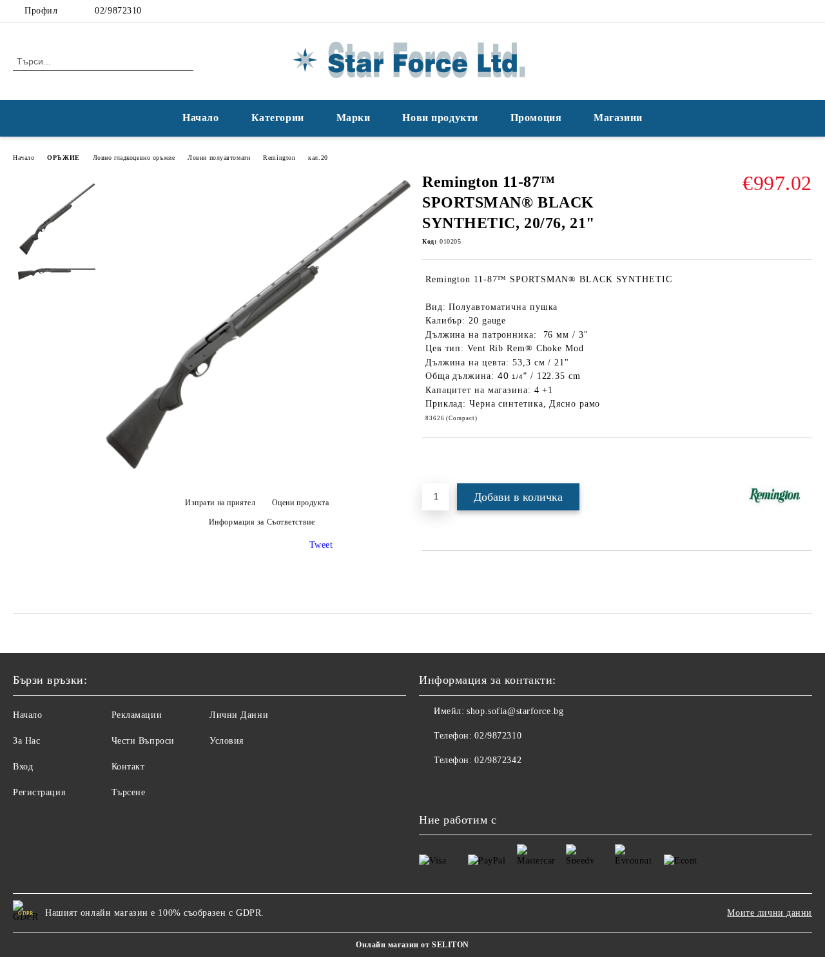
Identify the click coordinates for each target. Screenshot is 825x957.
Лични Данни (238, 715)
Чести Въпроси (143, 741)
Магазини (618, 117)
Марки (353, 117)
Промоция (535, 117)
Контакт (128, 766)
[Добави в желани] (447, 460)
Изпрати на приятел (220, 502)
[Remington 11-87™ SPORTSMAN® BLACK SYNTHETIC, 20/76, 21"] (256, 480)
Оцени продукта (300, 502)
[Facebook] (786, 11)
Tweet (321, 545)
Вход (23, 766)
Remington (279, 157)
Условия (226, 741)
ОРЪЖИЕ (63, 157)
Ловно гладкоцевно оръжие (134, 157)
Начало (200, 117)
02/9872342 (497, 760)
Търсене (129, 792)
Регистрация (39, 792)
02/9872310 (118, 10)
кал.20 (317, 157)
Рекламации (137, 715)
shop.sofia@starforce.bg (515, 711)
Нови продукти (440, 117)
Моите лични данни (769, 913)
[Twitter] (805, 11)
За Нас (26, 741)
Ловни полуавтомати (219, 157)
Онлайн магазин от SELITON (412, 944)
